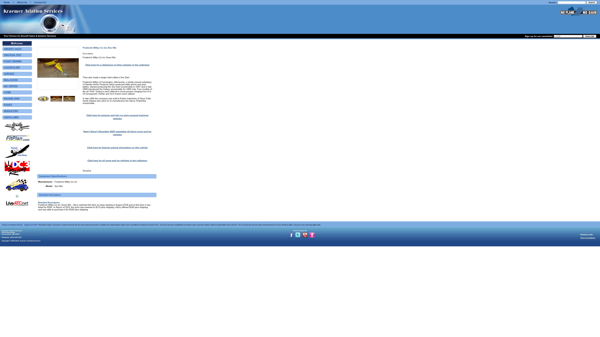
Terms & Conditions (587, 238)
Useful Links (11, 117)
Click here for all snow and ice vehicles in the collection (117, 160)
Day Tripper (11, 86)
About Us (22, 2)
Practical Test (12, 55)
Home (7, 2)
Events (8, 105)
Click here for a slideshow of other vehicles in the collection (117, 65)
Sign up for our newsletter (539, 36)
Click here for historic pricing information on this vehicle (117, 148)
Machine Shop (12, 99)
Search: (553, 2)
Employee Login (586, 234)
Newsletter (11, 111)
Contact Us (40, 2)
